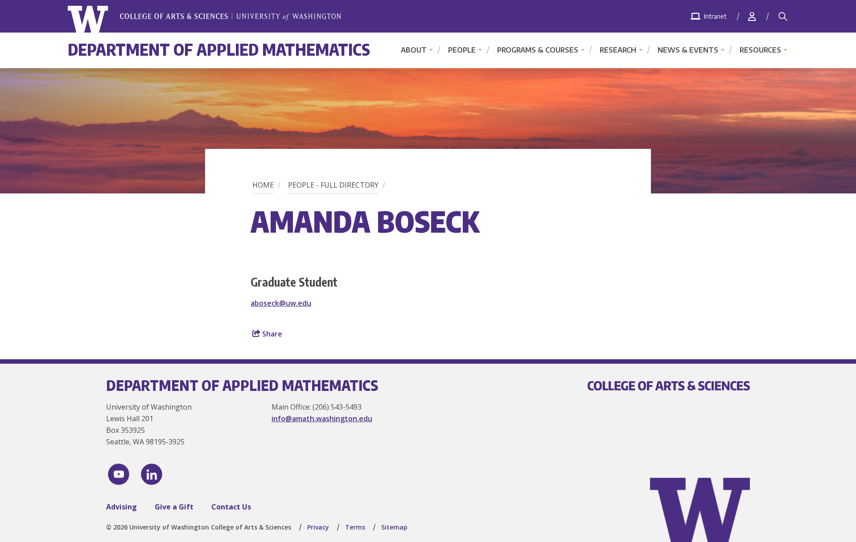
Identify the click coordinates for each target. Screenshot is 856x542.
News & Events (688, 49)
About (414, 49)
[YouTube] (118, 474)
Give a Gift (174, 507)
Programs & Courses (537, 49)
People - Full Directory (333, 185)
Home (263, 185)
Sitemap (394, 527)
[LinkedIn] (151, 474)
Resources (760, 49)
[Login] (752, 16)
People (462, 49)
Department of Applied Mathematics (219, 49)
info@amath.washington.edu (322, 418)
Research (618, 49)
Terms (355, 527)
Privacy (318, 527)
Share (271, 334)
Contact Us (231, 507)
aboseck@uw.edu (281, 303)
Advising (121, 507)
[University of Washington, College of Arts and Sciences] (204, 19)
